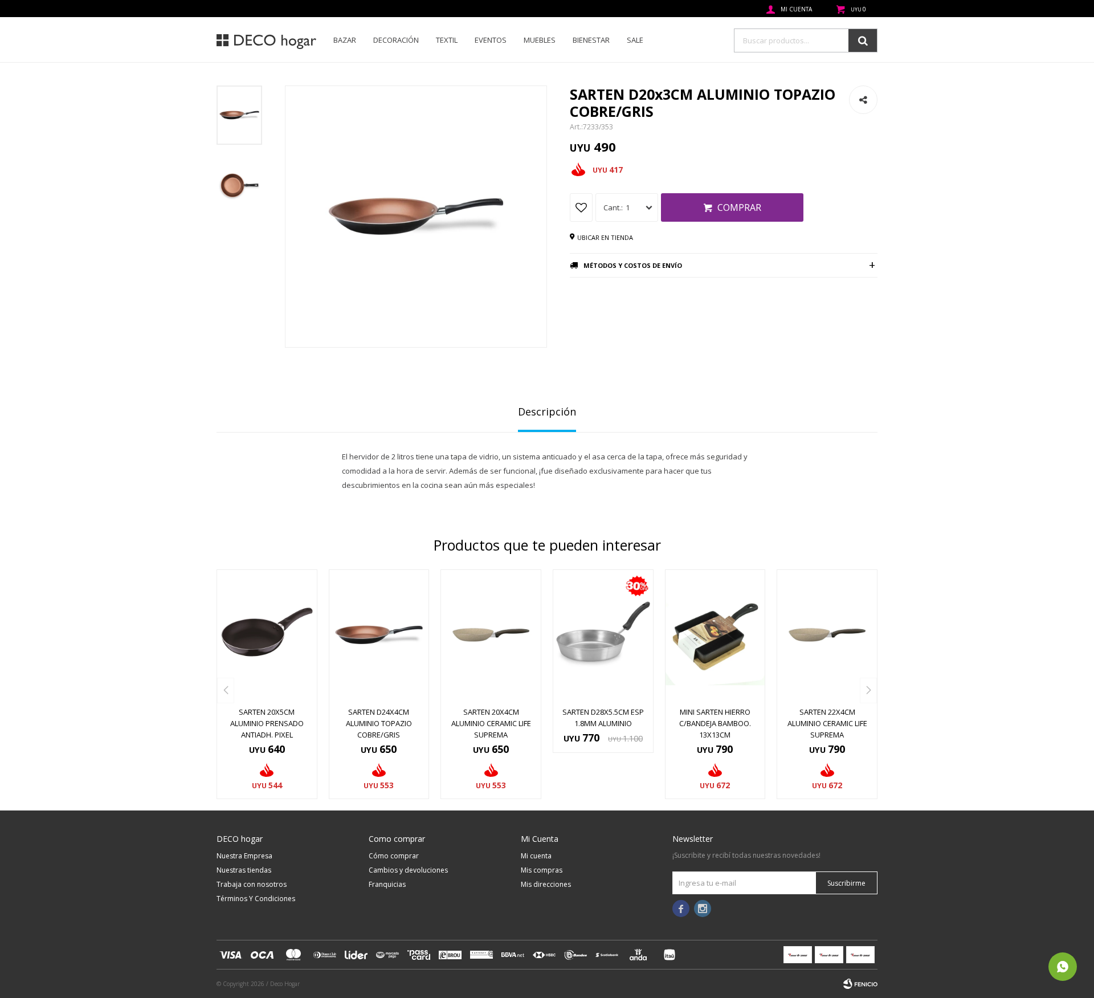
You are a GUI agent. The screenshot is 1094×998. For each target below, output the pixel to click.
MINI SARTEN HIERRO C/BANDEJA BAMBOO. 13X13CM (715, 723)
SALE (635, 40)
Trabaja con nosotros (252, 884)
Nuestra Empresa (244, 856)
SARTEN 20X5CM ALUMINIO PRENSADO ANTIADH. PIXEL (267, 723)
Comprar (739, 207)
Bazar (344, 40)
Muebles (540, 40)
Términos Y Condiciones (256, 898)
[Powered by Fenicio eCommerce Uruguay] (860, 983)
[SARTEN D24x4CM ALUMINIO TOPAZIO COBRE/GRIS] (379, 634)
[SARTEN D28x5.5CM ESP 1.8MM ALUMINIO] (603, 634)
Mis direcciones (546, 884)
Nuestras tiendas (244, 870)
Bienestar (591, 40)
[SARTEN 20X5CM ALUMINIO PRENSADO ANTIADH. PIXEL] (267, 634)
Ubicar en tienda (605, 237)
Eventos (491, 40)
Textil (447, 40)
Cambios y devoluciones (408, 870)
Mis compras (541, 870)
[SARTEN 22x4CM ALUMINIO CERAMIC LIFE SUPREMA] (827, 634)
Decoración (396, 40)
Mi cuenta (536, 856)
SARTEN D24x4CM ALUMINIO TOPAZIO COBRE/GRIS (379, 723)
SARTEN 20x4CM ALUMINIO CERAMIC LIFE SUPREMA (491, 723)
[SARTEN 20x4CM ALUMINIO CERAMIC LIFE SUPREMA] (490, 634)
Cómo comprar (394, 856)
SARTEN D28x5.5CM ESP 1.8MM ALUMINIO (603, 717)
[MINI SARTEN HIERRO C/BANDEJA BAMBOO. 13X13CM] (715, 634)
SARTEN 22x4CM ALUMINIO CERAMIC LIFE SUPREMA (827, 723)
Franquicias (387, 884)
